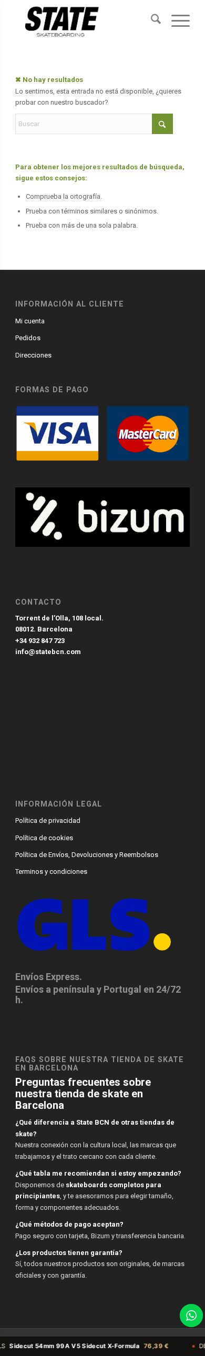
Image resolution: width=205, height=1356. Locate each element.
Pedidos (27, 338)
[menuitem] (150, 21)
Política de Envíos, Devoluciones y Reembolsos (86, 855)
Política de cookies (44, 838)
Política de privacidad (47, 820)
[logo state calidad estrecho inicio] (85, 21)
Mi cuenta (30, 321)
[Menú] (175, 21)
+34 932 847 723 (40, 641)
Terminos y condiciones (51, 871)
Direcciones (33, 355)
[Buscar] (150, 21)
